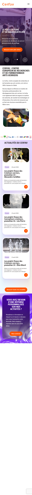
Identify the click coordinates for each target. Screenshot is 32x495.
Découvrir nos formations (11, 50)
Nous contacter (15, 334)
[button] (7, 59)
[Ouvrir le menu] (28, 4)
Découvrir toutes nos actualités (16, 290)
